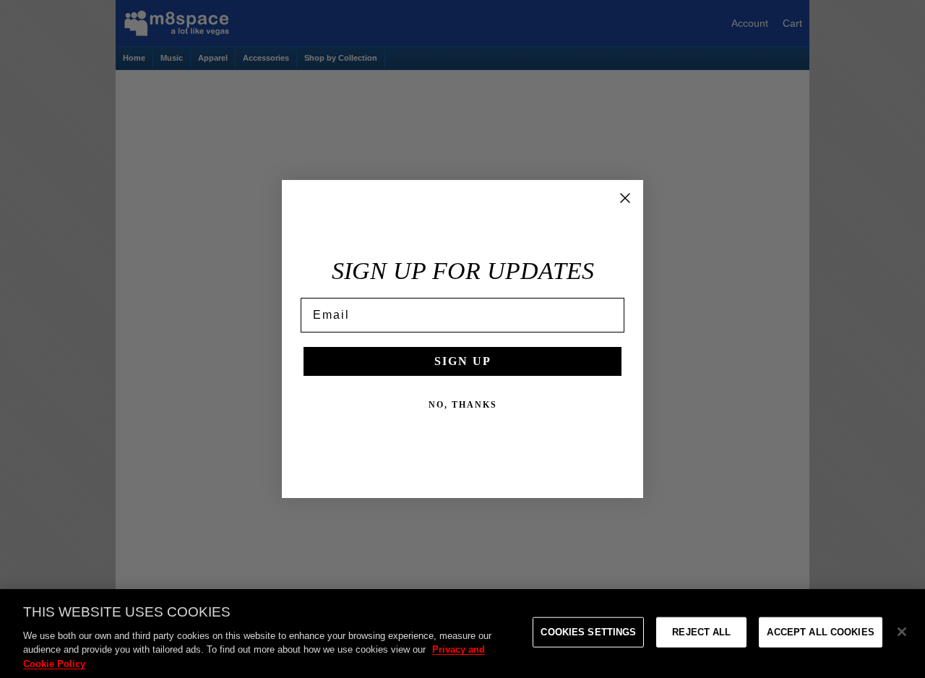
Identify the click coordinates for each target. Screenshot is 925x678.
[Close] (902, 632)
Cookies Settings (588, 632)
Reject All (701, 632)
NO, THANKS (463, 405)
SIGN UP (462, 361)
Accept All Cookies (820, 632)
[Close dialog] (625, 198)
